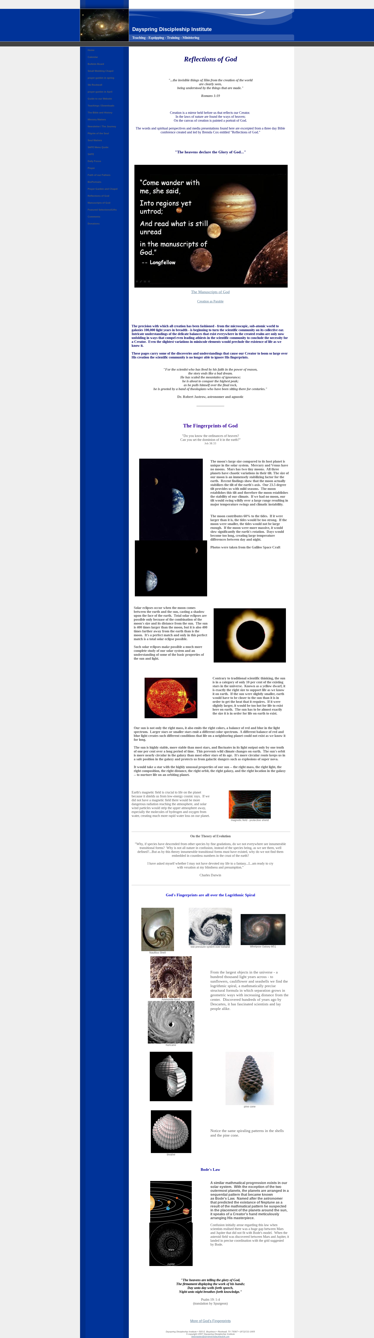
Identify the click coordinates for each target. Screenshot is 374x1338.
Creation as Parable (210, 301)
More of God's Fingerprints (210, 1321)
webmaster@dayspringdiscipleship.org (210, 1336)
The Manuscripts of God (210, 292)
